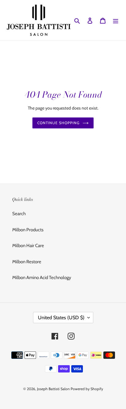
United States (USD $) (61, 317)
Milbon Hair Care (28, 245)
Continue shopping (58, 123)
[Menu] (115, 20)
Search (19, 213)
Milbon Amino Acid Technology (41, 277)
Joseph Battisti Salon (53, 388)
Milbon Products (27, 229)
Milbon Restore (26, 261)
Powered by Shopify (87, 388)
